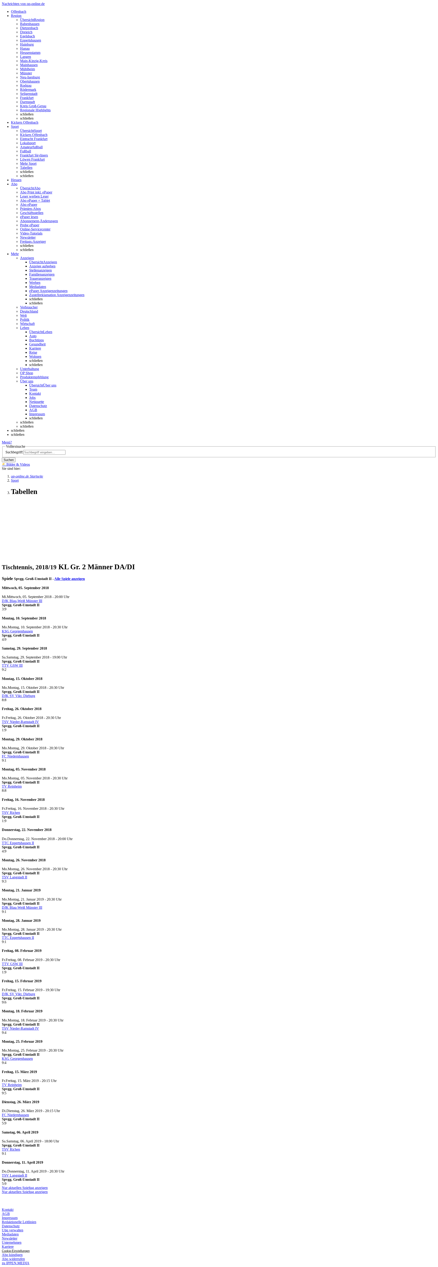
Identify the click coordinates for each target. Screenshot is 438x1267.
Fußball (25, 151)
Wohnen (35, 356)
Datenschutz (38, 406)
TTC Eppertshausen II (18, 843)
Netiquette (36, 402)
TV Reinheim (12, 786)
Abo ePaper (28, 204)
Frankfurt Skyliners (34, 155)
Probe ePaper (29, 225)
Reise (33, 352)
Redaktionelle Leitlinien (19, 1222)
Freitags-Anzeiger (33, 241)
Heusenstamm (30, 53)
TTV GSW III (12, 665)
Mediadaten (37, 287)
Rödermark (28, 89)
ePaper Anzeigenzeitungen (48, 291)
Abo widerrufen (13, 1259)
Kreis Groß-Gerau (33, 106)
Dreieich (26, 32)
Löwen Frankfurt (32, 159)
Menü (6, 442)
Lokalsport (28, 143)
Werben (34, 283)
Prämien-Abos (30, 209)
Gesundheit (37, 344)
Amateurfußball (31, 147)
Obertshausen (30, 81)
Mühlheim (27, 69)
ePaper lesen (29, 217)
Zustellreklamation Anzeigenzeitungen (56, 295)
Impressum (37, 414)
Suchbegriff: (14, 452)
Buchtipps (36, 340)
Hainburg (27, 44)
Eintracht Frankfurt (33, 139)
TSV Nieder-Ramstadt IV (20, 722)
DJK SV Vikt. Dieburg (18, 696)
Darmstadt (27, 102)
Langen (25, 57)
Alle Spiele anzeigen (69, 579)
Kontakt (35, 393)
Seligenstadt (28, 94)
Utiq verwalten (12, 1230)
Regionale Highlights (35, 110)
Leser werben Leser (34, 196)
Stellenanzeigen (40, 270)
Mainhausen (29, 65)
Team (33, 389)
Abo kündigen (12, 1255)
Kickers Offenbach (33, 135)
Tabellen (26, 168)
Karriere (35, 348)
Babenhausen (29, 24)
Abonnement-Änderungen (39, 221)
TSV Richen (11, 813)
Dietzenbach (29, 28)
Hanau (25, 48)
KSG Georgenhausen (17, 631)
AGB (33, 410)
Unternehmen (11, 1242)
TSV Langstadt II (14, 877)
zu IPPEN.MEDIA (15, 1263)
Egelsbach (27, 36)
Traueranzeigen (40, 278)
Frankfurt (27, 98)
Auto (32, 336)
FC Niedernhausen (15, 756)
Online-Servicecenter (35, 229)
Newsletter (28, 237)
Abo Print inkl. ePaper (36, 192)
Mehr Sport (28, 163)
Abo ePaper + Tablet (35, 200)
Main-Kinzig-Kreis (33, 61)
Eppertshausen (30, 40)
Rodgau (25, 85)
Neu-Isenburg (30, 77)
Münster (26, 73)
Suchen (9, 460)
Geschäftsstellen (31, 213)
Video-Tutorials (31, 233)
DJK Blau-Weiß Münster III (22, 601)
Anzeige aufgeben (42, 266)
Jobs (32, 398)
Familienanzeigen (42, 274)
